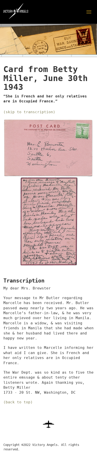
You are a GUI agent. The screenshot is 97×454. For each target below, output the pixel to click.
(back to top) (18, 402)
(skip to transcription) (29, 112)
